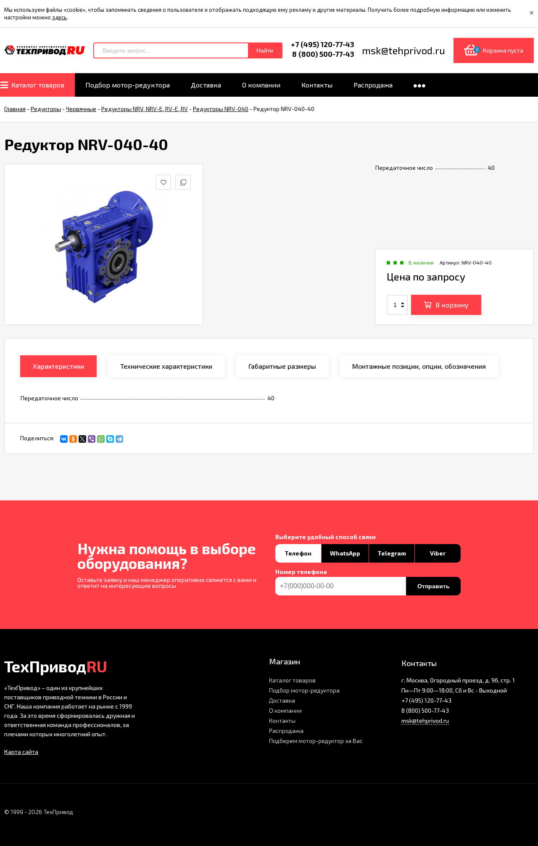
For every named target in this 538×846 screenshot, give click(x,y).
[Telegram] (119, 439)
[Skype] (110, 439)
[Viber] (91, 439)
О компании (285, 710)
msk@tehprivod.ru (425, 720)
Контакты (282, 720)
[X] (82, 439)
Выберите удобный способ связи (325, 537)
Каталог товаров (292, 680)
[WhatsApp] (101, 439)
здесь (59, 17)
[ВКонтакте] (64, 439)
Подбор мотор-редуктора (304, 690)
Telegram (391, 553)
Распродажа (286, 730)
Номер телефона (301, 572)
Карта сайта (21, 751)
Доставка (282, 700)
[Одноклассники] (73, 439)
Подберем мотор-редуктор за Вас (316, 740)
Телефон (298, 553)
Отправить (433, 586)
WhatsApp (345, 553)
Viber (438, 553)
